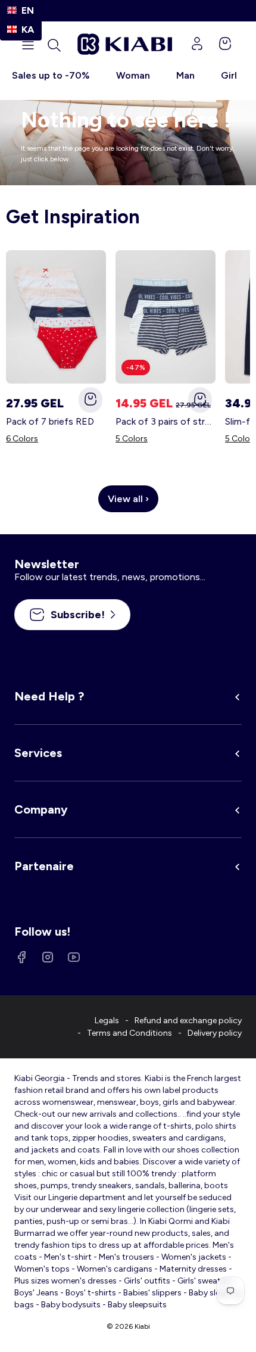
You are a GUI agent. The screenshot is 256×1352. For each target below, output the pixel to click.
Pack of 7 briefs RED (50, 421)
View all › (128, 498)
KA (27, 29)
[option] (21, 29)
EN (27, 10)
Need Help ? (49, 696)
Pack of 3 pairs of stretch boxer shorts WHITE (165, 421)
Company (41, 809)
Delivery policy (215, 1033)
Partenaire (44, 866)
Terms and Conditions (129, 1033)
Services (38, 753)
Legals (107, 1020)
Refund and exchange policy (188, 1020)
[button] (54, 45)
